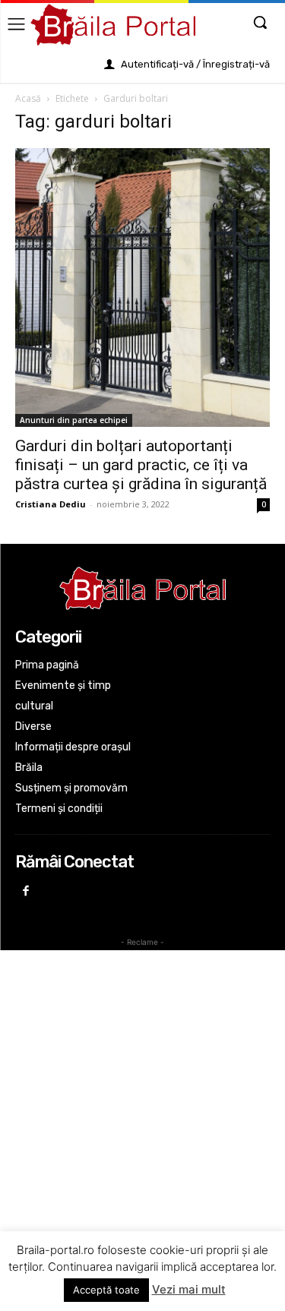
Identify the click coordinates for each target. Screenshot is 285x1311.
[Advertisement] (142, 1098)
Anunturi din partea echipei (74, 420)
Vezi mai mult (189, 1289)
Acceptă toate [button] (106, 1290)
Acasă (28, 98)
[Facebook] (26, 892)
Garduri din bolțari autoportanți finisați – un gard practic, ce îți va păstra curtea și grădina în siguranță (141, 465)
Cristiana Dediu (50, 504)
